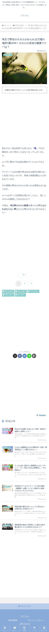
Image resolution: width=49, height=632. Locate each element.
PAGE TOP (25, 606)
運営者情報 (12, 620)
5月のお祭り (9, 291)
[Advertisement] (24, 119)
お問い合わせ (24, 624)
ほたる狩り (21, 295)
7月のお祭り (34, 291)
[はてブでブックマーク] (24, 356)
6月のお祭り (22, 291)
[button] (34, 356)
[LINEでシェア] (29, 356)
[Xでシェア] (15, 356)
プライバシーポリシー (36, 620)
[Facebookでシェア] (20, 356)
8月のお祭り (9, 295)
